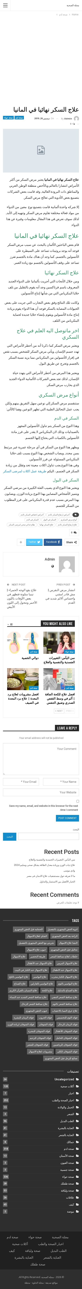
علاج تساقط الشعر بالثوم (65, 1004)
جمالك (70, 1142)
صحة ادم (19, 117)
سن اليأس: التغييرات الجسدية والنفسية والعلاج (52, 859)
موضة (70, 1211)
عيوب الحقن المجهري (36, 1010)
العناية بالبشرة (66, 1128)
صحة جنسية (67, 1169)
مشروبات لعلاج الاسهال (40, 1051)
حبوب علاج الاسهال (36, 949)
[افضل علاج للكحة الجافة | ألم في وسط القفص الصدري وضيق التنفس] (59, 679)
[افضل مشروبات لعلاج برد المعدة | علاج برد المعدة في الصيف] (23, 679)
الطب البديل (67, 1121)
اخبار (71, 1093)
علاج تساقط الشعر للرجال (34, 1004)
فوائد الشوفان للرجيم (40, 1038)
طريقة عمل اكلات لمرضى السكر (24, 471)
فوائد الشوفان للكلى (67, 1051)
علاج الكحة (47, 990)
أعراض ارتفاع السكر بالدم (59, 515)
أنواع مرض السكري (69, 520)
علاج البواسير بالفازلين (42, 983)
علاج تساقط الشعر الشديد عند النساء (28, 997)
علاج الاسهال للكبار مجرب (64, 976)
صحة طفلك (67, 1183)
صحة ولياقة (67, 1190)
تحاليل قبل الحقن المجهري (64, 949)
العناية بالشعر (66, 1135)
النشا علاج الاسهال (68, 943)
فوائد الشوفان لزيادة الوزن (21, 1024)
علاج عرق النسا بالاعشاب (64, 1010)
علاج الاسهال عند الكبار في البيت (31, 970)
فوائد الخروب (45, 1017)
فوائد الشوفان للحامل (66, 1038)
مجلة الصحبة (73, 5)
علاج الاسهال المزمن (67, 963)
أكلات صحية (67, 1086)
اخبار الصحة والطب (63, 1100)
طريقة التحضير (37, 956)
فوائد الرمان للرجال (67, 1024)
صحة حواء (8, 117)
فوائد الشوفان (46, 1024)
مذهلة (27, 1282)
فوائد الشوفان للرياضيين (65, 1044)
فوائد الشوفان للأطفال (66, 1031)
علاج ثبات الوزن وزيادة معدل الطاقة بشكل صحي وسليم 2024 (44, 865)
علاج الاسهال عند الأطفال (39, 963)
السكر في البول (49, 520)
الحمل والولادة (66, 1107)
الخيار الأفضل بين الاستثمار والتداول (57, 881)
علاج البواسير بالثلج (18, 976)
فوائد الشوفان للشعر (37, 1044)
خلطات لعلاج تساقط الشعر (63, 956)
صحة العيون (67, 1162)
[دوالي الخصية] (23, 643)
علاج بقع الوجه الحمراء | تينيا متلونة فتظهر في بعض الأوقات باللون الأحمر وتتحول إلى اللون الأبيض (22, 598)
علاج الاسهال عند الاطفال (64, 970)
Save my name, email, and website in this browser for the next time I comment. (43, 808)
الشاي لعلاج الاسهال (37, 936)
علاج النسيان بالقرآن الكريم (23, 990)
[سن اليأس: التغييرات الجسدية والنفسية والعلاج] (59, 643)
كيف (71, 1204)
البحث (76, 829)
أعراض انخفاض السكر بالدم (32, 515)
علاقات (70, 1197)
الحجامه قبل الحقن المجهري (29, 929)
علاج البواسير (39, 976)
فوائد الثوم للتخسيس (67, 1017)
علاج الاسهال (19, 956)
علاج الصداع (20, 983)
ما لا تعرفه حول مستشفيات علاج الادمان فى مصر (51, 876)
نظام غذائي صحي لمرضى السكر (22, 525)
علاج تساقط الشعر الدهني (64, 997)
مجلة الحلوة (38, 1282)
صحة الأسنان (66, 1155)
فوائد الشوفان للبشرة (39, 1031)
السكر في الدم (32, 520)
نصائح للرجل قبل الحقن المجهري (61, 1058)
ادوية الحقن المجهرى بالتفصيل (62, 929)
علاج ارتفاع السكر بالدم (67, 525)
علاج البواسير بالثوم (67, 983)
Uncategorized (64, 1079)
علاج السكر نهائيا (46, 525)
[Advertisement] (41, 60)
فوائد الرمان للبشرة (24, 1017)
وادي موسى (69, 870)
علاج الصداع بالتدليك (67, 990)
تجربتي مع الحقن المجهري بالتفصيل (36, 943)
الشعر (70, 1114)
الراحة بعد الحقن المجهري (64, 936)
